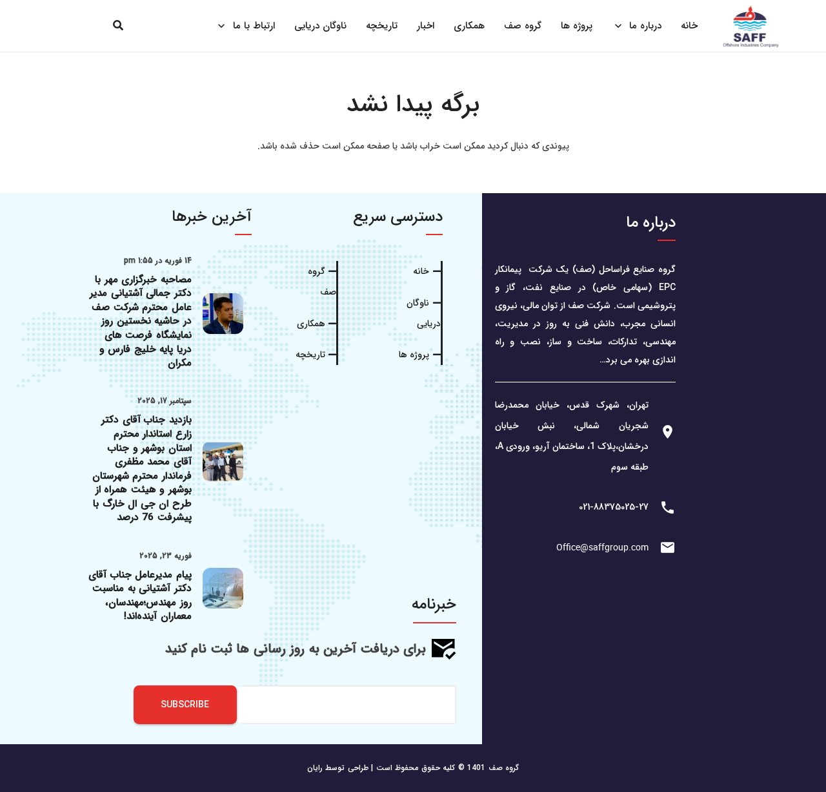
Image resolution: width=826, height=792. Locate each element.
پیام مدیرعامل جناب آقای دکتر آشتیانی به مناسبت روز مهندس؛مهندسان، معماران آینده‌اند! (140, 596)
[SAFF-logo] (750, 25)
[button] (118, 25)
